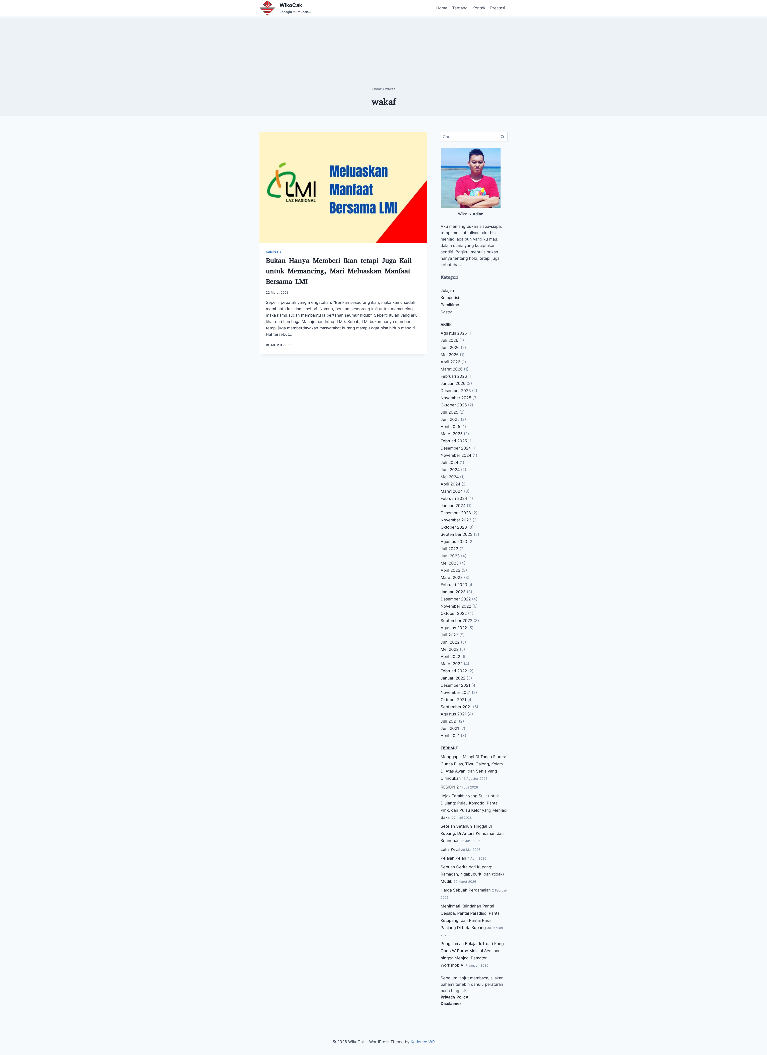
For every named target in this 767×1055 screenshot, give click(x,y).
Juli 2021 (449, 721)
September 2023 (457, 534)
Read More (279, 345)
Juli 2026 (449, 340)
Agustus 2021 (453, 714)
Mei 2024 (450, 477)
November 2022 (456, 606)
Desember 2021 (455, 685)
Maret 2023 (452, 577)
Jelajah (447, 290)
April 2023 (450, 570)
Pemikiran (450, 304)
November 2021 (456, 692)
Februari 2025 (454, 441)
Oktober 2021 (453, 699)
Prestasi (497, 8)
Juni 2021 (450, 728)
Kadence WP (423, 1041)
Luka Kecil (450, 849)
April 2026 (450, 362)
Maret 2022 (452, 663)
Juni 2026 (450, 347)
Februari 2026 (454, 376)
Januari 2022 (453, 678)
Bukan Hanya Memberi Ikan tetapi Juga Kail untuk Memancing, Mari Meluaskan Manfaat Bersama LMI (339, 271)
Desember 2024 (456, 448)
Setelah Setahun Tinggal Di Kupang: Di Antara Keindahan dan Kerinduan (472, 833)
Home (441, 8)
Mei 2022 (450, 649)
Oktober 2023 (454, 527)
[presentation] (343, 187)
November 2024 (456, 455)
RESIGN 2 (450, 787)
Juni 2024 (450, 469)
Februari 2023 (454, 584)
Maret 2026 (452, 369)
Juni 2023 (450, 556)
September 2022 (456, 620)
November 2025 (456, 397)
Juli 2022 (449, 635)
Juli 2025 (449, 412)
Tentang (460, 8)
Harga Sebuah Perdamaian (466, 890)
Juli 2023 (449, 548)
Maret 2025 (452, 433)
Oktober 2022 (454, 613)
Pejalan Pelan (453, 858)
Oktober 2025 (454, 405)
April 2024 (450, 484)
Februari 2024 (454, 498)
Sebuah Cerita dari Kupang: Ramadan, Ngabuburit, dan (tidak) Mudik (472, 874)
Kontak (478, 8)
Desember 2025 (456, 390)
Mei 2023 (450, 563)
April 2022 (450, 656)
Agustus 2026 (454, 333)
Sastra (446, 312)
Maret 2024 (452, 491)
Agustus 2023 (454, 541)
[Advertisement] (383, 46)
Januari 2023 (453, 591)
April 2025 (450, 426)
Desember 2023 (456, 512)
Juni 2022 (450, 642)
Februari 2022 (454, 671)
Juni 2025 (450, 419)
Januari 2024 (453, 505)
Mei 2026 (450, 354)
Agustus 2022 (454, 627)
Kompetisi (274, 251)
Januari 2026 (453, 383)
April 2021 (450, 735)
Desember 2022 (456, 599)
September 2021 (456, 706)
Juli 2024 (449, 462)
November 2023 (456, 520)
